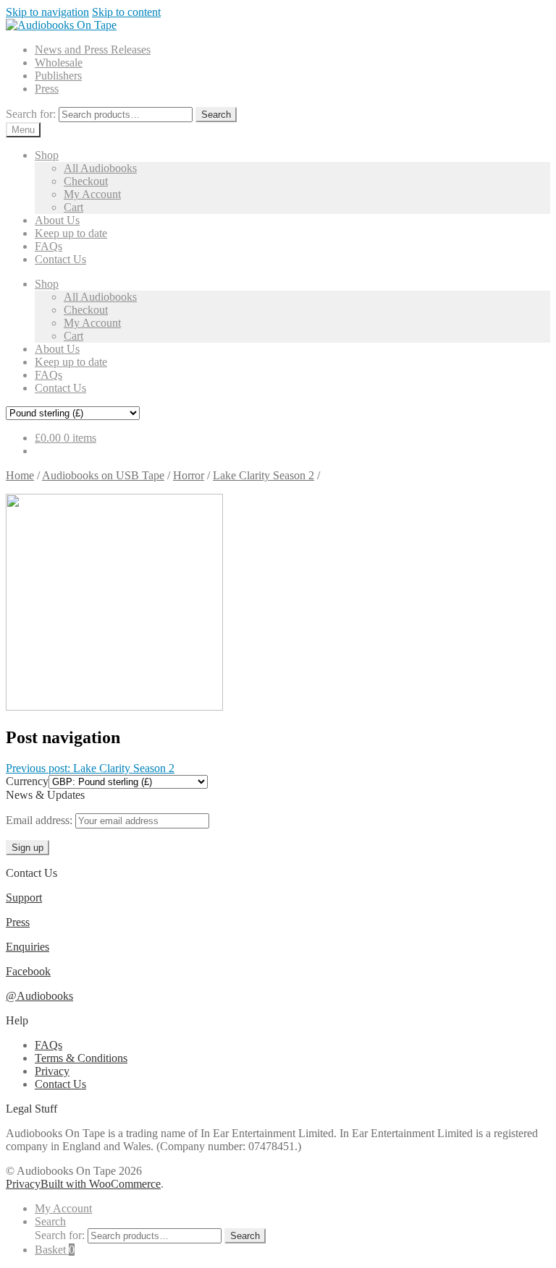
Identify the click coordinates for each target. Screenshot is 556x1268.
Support (24, 897)
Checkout (86, 181)
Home (20, 475)
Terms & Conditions (81, 1058)
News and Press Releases (93, 49)
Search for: (31, 114)
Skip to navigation (47, 12)
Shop (47, 155)
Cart (73, 207)
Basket (55, 1249)
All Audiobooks (100, 168)
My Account (92, 194)
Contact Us (60, 259)
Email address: (40, 820)
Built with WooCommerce (101, 1184)
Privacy (52, 1071)
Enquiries (27, 947)
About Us (57, 220)
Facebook (28, 971)
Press (47, 88)
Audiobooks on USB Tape (103, 475)
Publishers (58, 75)
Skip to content (126, 12)
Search (216, 114)
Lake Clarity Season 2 (263, 475)
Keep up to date (71, 233)
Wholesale (59, 62)
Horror (188, 475)
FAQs (48, 246)
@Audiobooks (39, 996)
